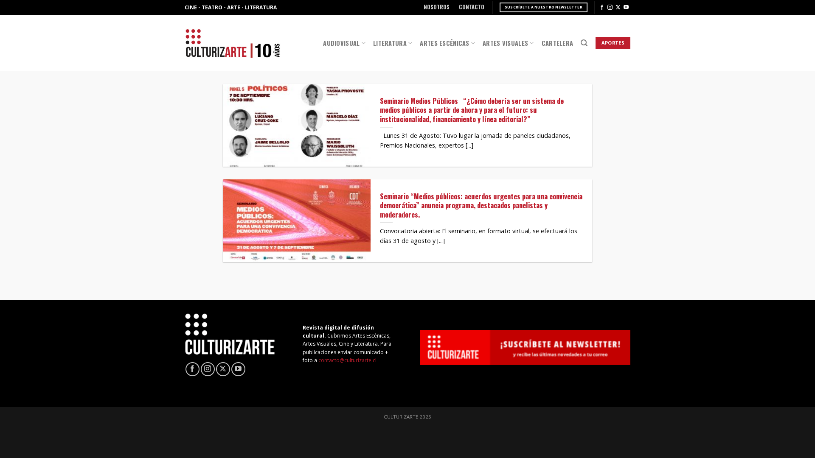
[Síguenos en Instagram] (610, 8)
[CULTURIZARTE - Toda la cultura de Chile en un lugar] (233, 43)
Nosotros (437, 7)
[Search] (584, 43)
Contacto (471, 7)
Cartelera (557, 43)
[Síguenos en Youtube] (626, 8)
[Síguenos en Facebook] (601, 8)
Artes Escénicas (444, 43)
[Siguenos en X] (618, 8)
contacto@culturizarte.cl (347, 360)
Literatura (390, 43)
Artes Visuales (505, 43)
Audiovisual (341, 43)
